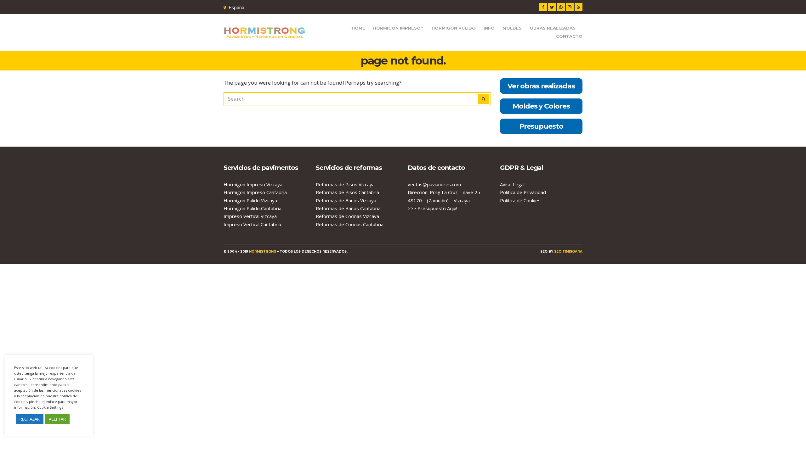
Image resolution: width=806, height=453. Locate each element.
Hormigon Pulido (454, 28)
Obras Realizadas (553, 28)
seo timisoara (568, 251)
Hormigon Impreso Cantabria (255, 192)
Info (489, 28)
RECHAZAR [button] (30, 419)
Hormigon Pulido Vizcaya (250, 200)
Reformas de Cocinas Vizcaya (347, 216)
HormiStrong (262, 251)
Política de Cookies (520, 200)
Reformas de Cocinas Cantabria (349, 224)
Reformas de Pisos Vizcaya (345, 184)
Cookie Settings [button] (50, 407)
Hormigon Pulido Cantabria (252, 208)
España (236, 7)
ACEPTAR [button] (57, 419)
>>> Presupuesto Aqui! (432, 208)
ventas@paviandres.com (434, 184)
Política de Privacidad (523, 192)
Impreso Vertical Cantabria (252, 224)
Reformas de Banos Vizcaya (346, 200)
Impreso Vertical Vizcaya (250, 216)
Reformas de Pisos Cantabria (347, 192)
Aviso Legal (512, 184)
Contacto (569, 36)
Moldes (512, 28)
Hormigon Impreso (397, 28)
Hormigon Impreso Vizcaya (253, 184)
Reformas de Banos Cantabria (348, 208)
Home (358, 28)
